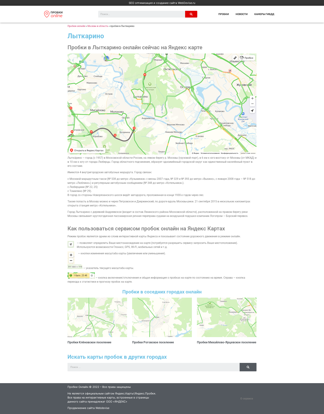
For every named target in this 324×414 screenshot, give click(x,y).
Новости (242, 14)
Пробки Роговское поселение (153, 342)
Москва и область (97, 25)
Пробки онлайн (76, 25)
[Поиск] (191, 14)
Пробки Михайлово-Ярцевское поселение (226, 342)
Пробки (223, 14)
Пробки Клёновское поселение (89, 342)
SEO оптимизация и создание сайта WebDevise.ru (162, 3)
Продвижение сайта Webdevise (88, 408)
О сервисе (246, 398)
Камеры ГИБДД (264, 14)
